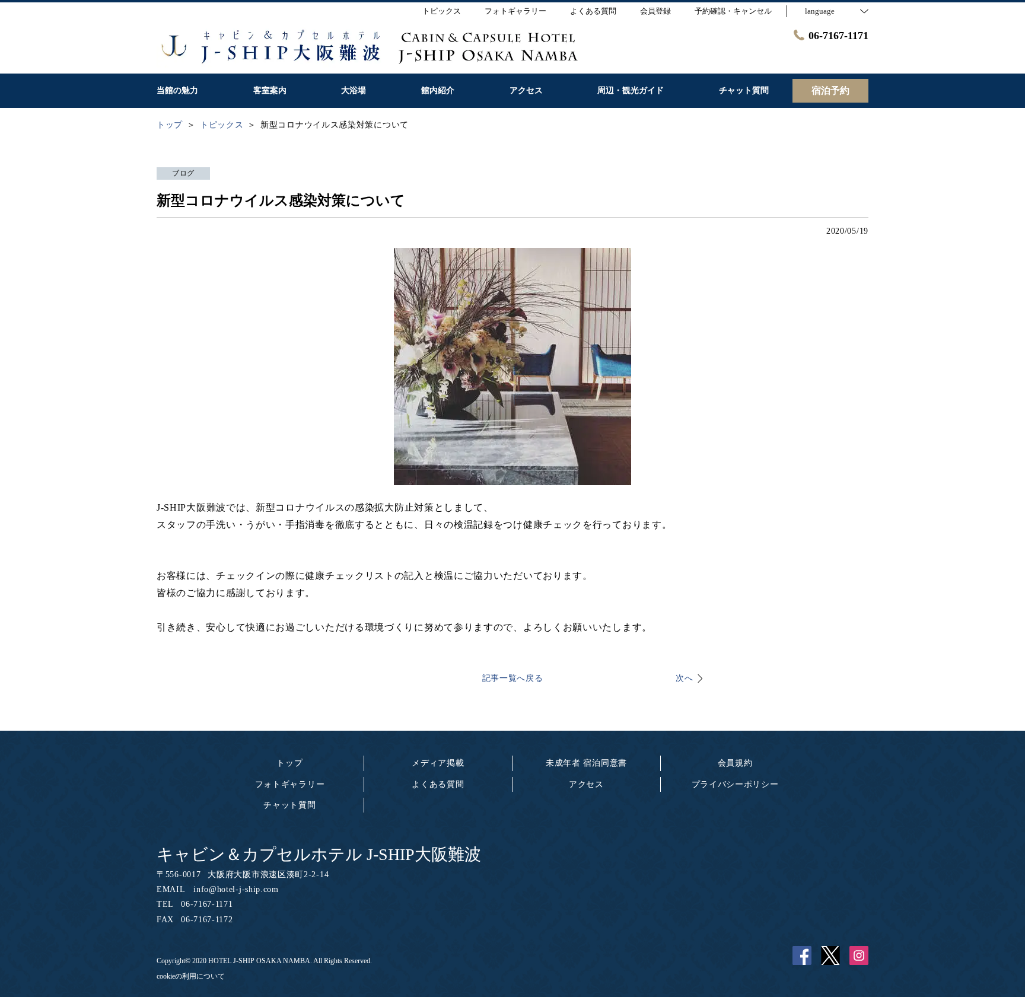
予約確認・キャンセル (733, 11)
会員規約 (735, 763)
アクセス (586, 784)
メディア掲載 (438, 763)
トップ (289, 763)
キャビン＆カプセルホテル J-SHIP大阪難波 (319, 854)
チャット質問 (289, 805)
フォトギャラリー (290, 784)
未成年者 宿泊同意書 (586, 763)
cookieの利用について (191, 976)
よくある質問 (438, 784)
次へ (684, 678)
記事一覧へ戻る (512, 678)
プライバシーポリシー (735, 784)
